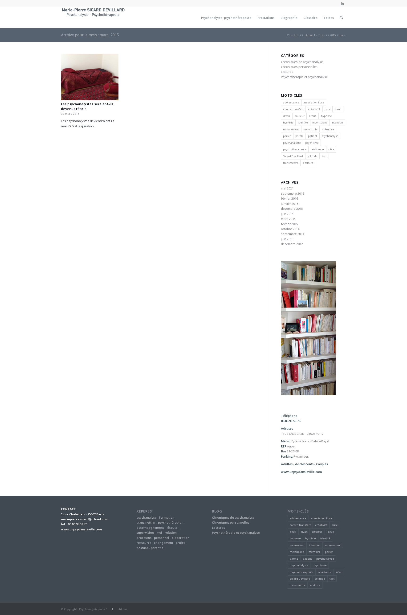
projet (180, 543)
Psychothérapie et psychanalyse (304, 77)
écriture (308, 162)
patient (312, 136)
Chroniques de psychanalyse (302, 62)
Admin (122, 609)
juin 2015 (287, 214)
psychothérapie (169, 522)
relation (171, 532)
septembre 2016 (292, 193)
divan (286, 116)
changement (163, 543)
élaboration (180, 538)
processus (144, 538)
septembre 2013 (292, 234)
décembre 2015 (292, 208)
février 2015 (289, 224)
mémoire (328, 129)
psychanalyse (330, 136)
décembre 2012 (292, 244)
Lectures (287, 72)
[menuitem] (226, 17)
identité (303, 122)
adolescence (291, 102)
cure (327, 109)
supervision (145, 532)
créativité (314, 109)
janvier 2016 (289, 203)
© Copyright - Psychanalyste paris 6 (84, 609)
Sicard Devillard (293, 156)
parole (299, 136)
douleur (299, 116)
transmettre (290, 162)
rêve (331, 149)
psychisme (312, 142)
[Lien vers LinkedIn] (342, 3)
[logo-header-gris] (93, 17)
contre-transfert (293, 109)
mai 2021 (287, 188)
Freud (313, 116)
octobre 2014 (290, 229)
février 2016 (289, 198)
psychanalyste (292, 142)
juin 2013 (287, 239)
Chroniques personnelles (299, 67)
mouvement (291, 129)
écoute (172, 527)
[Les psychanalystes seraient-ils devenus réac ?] (89, 77)
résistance (317, 149)
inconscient (319, 122)
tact (324, 156)
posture (142, 548)
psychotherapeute (294, 149)
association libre (314, 102)
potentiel (157, 548)
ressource (144, 543)
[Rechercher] (341, 17)
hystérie (288, 122)
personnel (161, 538)
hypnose (326, 116)
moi (159, 532)
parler (287, 136)
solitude (312, 156)
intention (337, 122)
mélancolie (310, 129)
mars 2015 (288, 219)
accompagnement (150, 527)
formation (166, 517)
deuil (338, 109)
